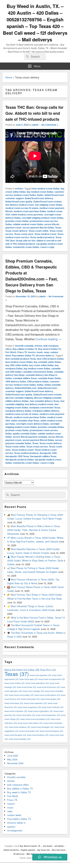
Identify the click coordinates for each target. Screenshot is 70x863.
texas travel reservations (30, 723)
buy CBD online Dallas (16, 365)
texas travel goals (30, 699)
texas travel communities (21, 695)
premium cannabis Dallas (51, 427)
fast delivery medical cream (19, 204)
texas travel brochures (48, 687)
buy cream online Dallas (41, 365)
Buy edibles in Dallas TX (25, 349)
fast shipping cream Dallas (48, 204)
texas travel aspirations (37, 683)
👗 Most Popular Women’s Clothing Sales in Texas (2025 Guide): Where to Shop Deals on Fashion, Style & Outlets (36, 560)
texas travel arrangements (52, 679)
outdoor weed (14, 815)
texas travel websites (20, 739)
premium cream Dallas (17, 221)
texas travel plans (26, 715)
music (40, 352)
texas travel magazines (29, 707)
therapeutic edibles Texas (43, 456)
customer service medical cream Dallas (34, 193)
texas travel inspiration (35, 703)
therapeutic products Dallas (19, 459)
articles (19, 188)
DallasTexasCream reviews (47, 201)
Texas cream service (37, 446)
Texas (58, 227)
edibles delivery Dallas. (17, 401)
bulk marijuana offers (18, 784)
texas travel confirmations (47, 695)
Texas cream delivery (16, 230)
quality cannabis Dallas (25, 433)
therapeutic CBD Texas (17, 456)
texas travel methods (53, 707)
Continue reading (48, 339)
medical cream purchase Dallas (30, 211)
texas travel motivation (15, 711)
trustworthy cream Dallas (26, 247)
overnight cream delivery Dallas (32, 423)
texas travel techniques (51, 731)
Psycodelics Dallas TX (23, 355)
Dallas (40, 195)
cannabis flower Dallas (49, 378)
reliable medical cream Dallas (28, 224)
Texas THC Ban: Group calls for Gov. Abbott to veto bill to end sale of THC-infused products (34, 113)
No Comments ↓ (50, 124)
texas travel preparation (48, 715)
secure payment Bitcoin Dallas (38, 227)
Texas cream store (23, 234)
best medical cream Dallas (46, 188)
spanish (11, 826)
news (46, 352)
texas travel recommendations (35, 719)
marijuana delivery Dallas (18, 410)
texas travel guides (50, 699)
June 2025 (12, 755)
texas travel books (26, 687)
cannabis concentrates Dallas (38, 371)
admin (35, 124)
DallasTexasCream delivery (39, 198)
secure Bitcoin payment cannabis (30, 436)
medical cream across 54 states (21, 208)
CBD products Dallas (38, 381)
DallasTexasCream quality (18, 201)
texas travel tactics (29, 731)
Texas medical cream (45, 234)
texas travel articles (14, 683)
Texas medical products (42, 237)
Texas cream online (38, 230)
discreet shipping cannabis (47, 397)
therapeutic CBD (48, 453)
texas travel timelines (38, 735)
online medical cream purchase (27, 214)
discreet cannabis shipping (19, 397)
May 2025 (12, 759)
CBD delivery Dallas (15, 381)
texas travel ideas (13, 703)
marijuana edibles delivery (45, 410)
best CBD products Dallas (50, 358)
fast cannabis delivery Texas (44, 401)
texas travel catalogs (33, 691)
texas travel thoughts (15, 735)
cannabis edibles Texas (25, 378)
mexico (32, 352)
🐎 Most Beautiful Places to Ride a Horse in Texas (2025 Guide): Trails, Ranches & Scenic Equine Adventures (33, 529)
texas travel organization (40, 711)
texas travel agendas (40, 675)
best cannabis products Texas (20, 358)
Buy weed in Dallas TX (49, 349)
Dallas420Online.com (25, 388)
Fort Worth (10, 352)
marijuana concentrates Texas (44, 407)
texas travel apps (28, 679)
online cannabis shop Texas (25, 420)
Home (8, 77)
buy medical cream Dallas (40, 191)
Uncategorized (14, 830)
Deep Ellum (48, 669)
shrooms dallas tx (45, 355)
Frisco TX (22, 352)
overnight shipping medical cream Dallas (42, 217)
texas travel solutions (20, 727)
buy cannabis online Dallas (47, 362)
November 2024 (15, 763)
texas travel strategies (42, 727)
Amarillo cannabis (24, 345)
